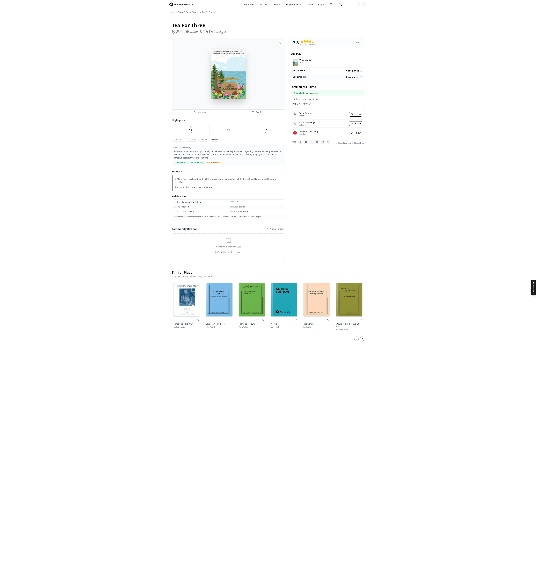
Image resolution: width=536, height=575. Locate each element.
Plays (180, 12)
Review (357, 43)
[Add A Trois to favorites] (295, 319)
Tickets (310, 4)
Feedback (533, 289)
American (179, 139)
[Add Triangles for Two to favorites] (263, 319)
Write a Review (276, 229)
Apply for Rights (300, 103)
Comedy (214, 139)
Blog (320, 4)
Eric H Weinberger (213, 31)
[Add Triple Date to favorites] (328, 319)
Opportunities (292, 4)
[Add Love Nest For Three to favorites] (231, 319)
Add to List (202, 112)
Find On (259, 112)
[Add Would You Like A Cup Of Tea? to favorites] (361, 319)
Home (172, 12)
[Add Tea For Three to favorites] (280, 42)
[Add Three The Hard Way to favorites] (198, 319)
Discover (263, 4)
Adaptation (191, 139)
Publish (277, 4)
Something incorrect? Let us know (351, 143)
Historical (203, 139)
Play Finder (249, 4)
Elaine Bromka (192, 12)
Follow (358, 114)
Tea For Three (208, 12)
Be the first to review (230, 252)
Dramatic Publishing (192, 202)
